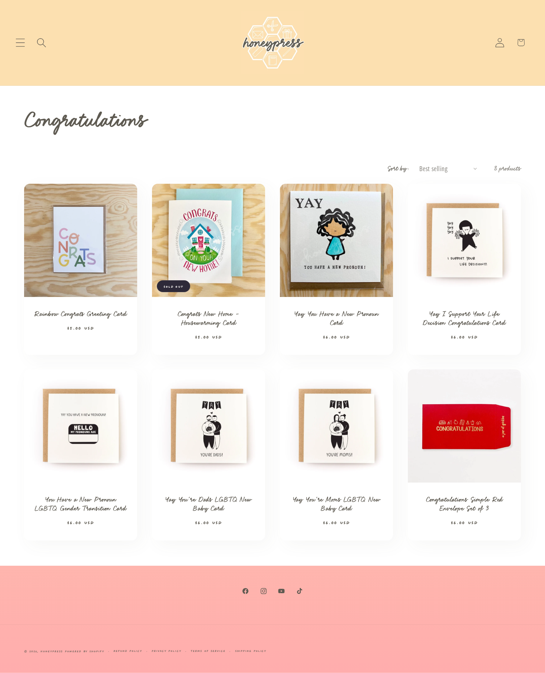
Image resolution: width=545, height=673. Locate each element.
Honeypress (52, 650)
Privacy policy (166, 650)
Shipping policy (251, 650)
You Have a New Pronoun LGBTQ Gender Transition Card (80, 505)
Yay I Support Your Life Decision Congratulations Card (464, 319)
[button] (20, 42)
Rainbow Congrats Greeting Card (80, 314)
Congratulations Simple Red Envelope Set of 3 (464, 505)
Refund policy (127, 650)
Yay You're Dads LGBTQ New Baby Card (208, 505)
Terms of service (208, 650)
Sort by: (398, 168)
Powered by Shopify (84, 650)
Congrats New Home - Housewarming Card (209, 319)
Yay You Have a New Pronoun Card (336, 319)
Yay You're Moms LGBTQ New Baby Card (336, 505)
